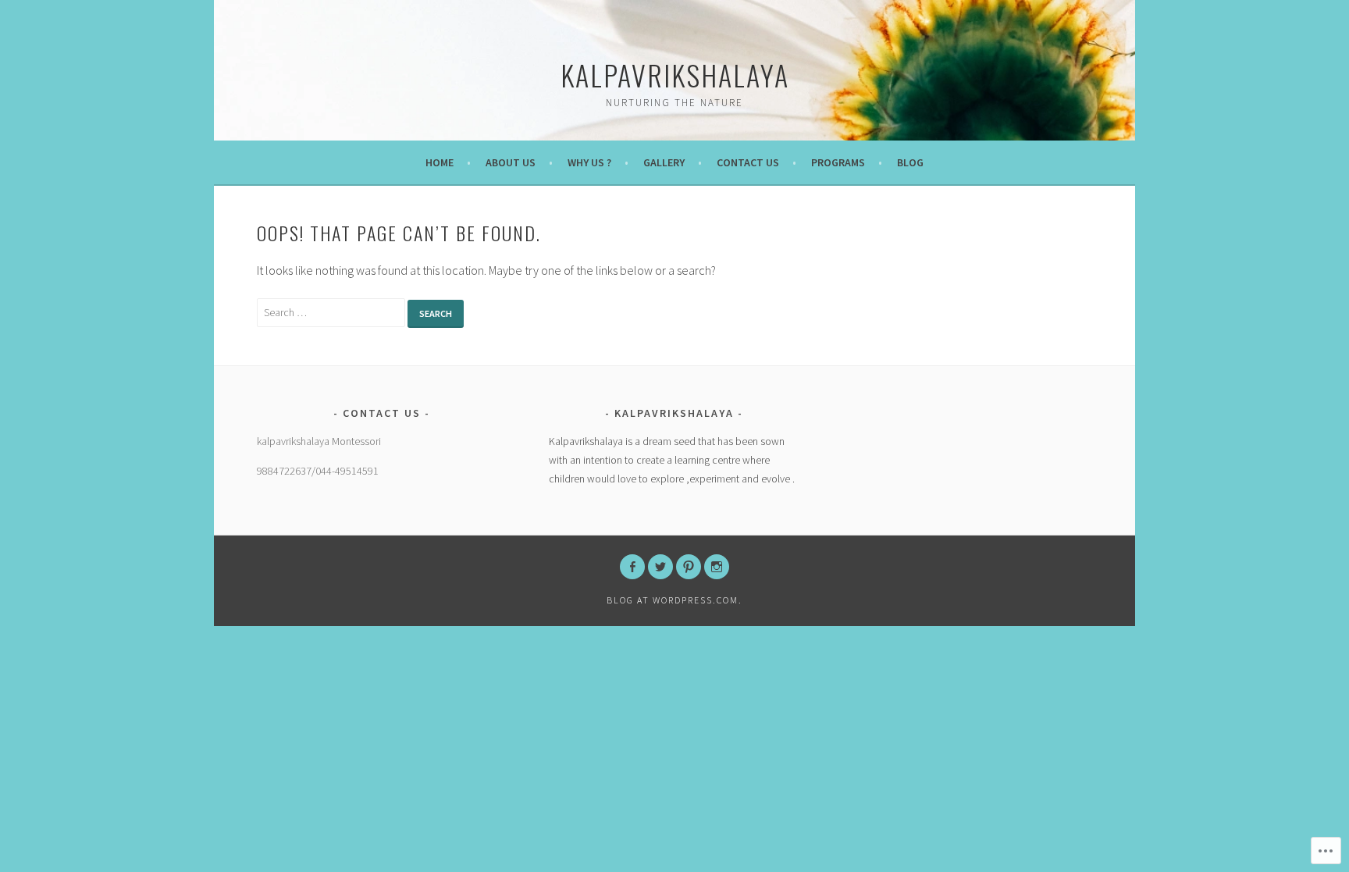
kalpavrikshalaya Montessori (319, 441)
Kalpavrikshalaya (675, 74)
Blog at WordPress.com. (674, 600)
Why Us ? (589, 162)
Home (439, 162)
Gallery (664, 162)
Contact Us (748, 162)
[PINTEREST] (688, 566)
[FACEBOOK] (632, 566)
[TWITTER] (660, 566)
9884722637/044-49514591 (318, 471)
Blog (910, 162)
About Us (511, 162)
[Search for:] (332, 311)
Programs (838, 162)
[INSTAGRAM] (716, 566)
